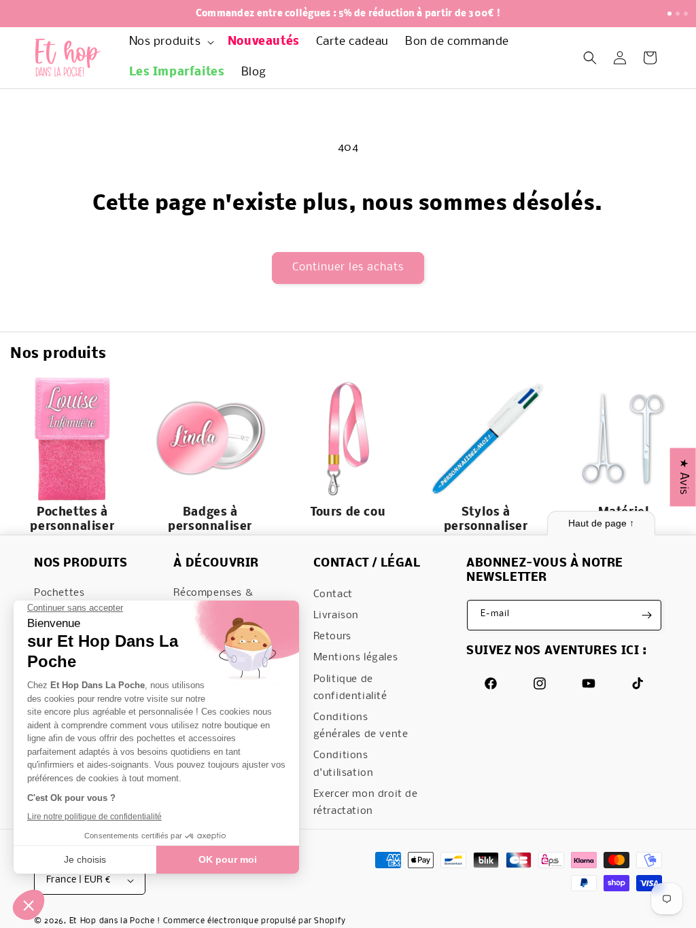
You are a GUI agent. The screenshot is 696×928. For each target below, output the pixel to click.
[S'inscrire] (646, 615)
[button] (170, 42)
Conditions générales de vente (360, 726)
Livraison (336, 615)
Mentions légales (355, 657)
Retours (332, 636)
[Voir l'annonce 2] (678, 14)
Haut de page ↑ (601, 523)
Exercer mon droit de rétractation (365, 803)
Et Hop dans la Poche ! (114, 921)
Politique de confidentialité (350, 688)
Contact (333, 594)
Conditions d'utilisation (343, 764)
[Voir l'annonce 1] (669, 14)
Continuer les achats (348, 267)
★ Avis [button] (683, 477)
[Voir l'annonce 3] (686, 14)
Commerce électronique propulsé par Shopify (254, 921)
